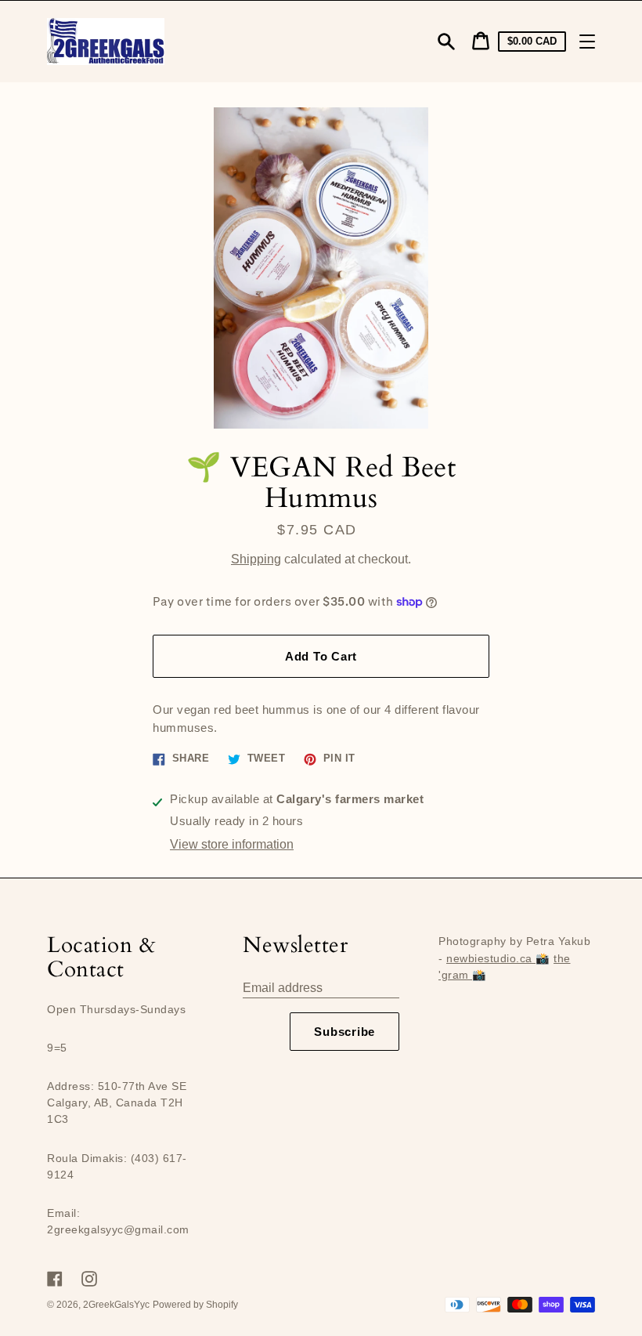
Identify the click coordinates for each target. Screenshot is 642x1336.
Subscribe (344, 1031)
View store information (232, 844)
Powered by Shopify (195, 1304)
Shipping (256, 559)
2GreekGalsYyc (116, 1304)
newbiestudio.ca (491, 958)
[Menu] (587, 41)
